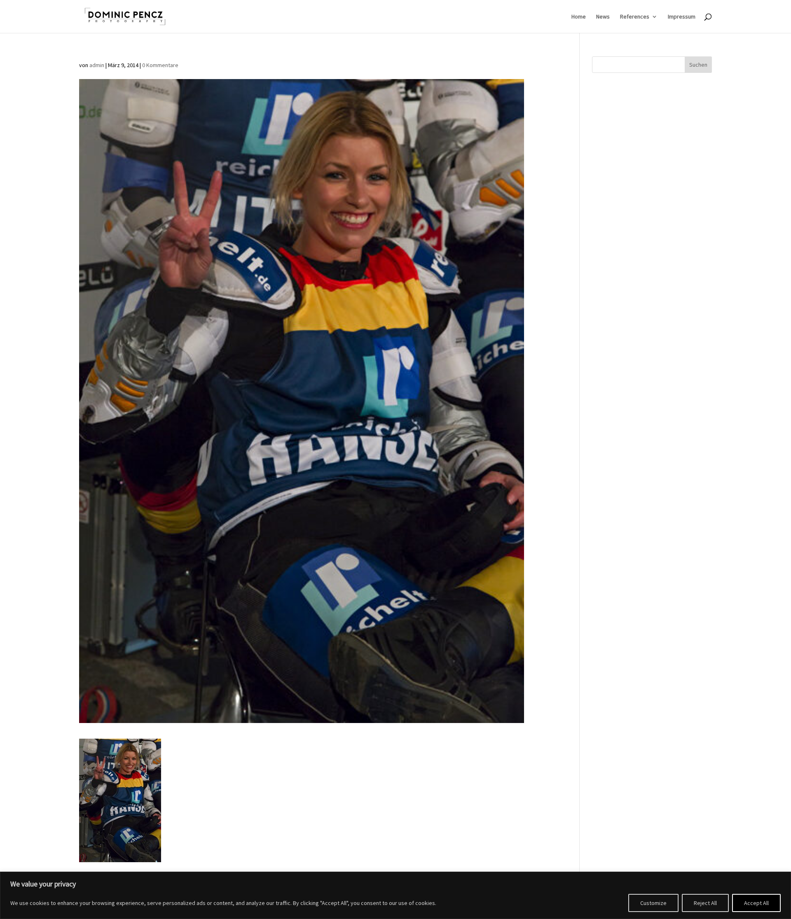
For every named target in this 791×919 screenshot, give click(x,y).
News (603, 17)
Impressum (681, 17)
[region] (395, 895)
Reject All (705, 903)
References (634, 17)
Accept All (756, 903)
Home (578, 17)
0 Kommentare (160, 65)
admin (96, 65)
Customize (653, 903)
